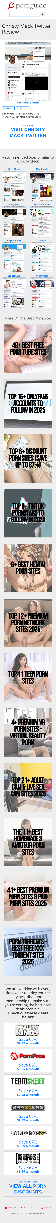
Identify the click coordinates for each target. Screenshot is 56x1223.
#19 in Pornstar (22, 108)
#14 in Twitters (8, 108)
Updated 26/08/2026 (28, 1188)
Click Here (28, 131)
